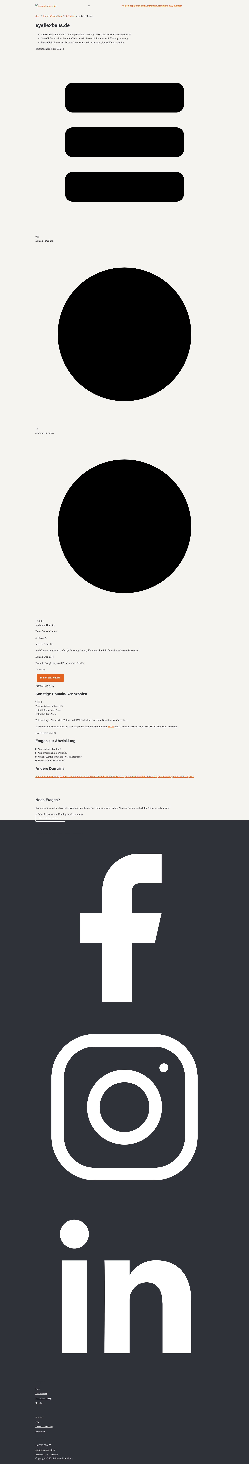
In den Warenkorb (50, 677)
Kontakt (178, 6)
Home (125, 6)
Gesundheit (56, 16)
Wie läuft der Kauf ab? (49, 748)
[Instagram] (124, 1195)
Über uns (39, 1417)
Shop (130, 6)
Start (37, 16)
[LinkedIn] (124, 1374)
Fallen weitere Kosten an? (51, 760)
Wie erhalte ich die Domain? (52, 752)
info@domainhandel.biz (45, 1449)
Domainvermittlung (158, 6)
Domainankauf (141, 6)
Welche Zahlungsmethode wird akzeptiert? (60, 756)
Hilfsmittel (69, 16)
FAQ (171, 6)
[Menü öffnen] (89, 5)
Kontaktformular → (50, 818)
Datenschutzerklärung (44, 1426)
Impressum (40, 1431)
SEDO (111, 726)
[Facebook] (124, 1016)
